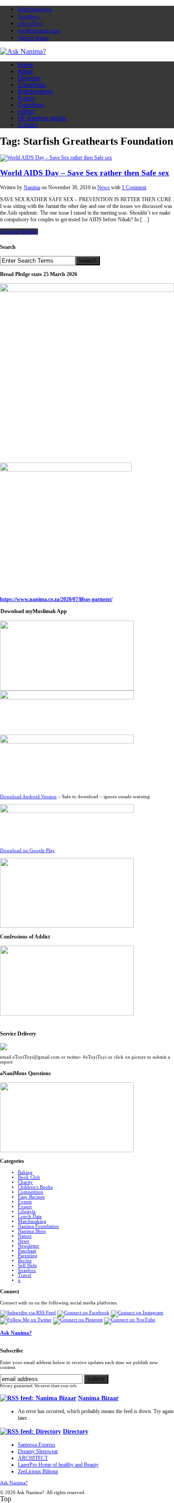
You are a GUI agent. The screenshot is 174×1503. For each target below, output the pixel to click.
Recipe (25, 1260)
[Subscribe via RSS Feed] (28, 1312)
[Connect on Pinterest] (78, 1319)
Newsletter (28, 1245)
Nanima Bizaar (98, 1397)
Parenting (27, 1255)
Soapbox (28, 16)
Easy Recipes (31, 1196)
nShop (26, 111)
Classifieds (32, 84)
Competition (30, 1192)
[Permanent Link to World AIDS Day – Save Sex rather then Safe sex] (56, 157)
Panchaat (27, 1250)
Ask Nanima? (16, 1333)
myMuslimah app (39, 30)
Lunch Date (30, 1216)
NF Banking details (42, 118)
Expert (25, 1206)
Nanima (32, 187)
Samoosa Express (36, 1445)
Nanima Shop (32, 1231)
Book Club (29, 1177)
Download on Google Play (27, 850)
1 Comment (134, 187)
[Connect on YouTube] (129, 1319)
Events (25, 1201)
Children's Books (35, 1187)
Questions (31, 105)
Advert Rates (33, 37)
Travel (24, 1275)
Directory (29, 78)
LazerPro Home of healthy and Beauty (58, 1465)
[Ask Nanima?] (23, 51)
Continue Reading (19, 231)
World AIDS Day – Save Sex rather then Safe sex (84, 172)
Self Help (27, 1265)
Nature (25, 1236)
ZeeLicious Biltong (38, 1471)
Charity (25, 1182)
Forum (26, 98)
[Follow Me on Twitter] (26, 1319)
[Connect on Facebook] (83, 1312)
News (103, 187)
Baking (25, 1172)
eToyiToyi (30, 23)
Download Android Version (28, 796)
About (25, 71)
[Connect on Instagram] (137, 1312)
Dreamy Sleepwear (38, 1451)
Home (25, 64)
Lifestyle (27, 1211)
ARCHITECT (33, 1458)
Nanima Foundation (38, 1226)
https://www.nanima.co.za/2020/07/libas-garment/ (56, 599)
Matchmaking (35, 9)
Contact (28, 125)
